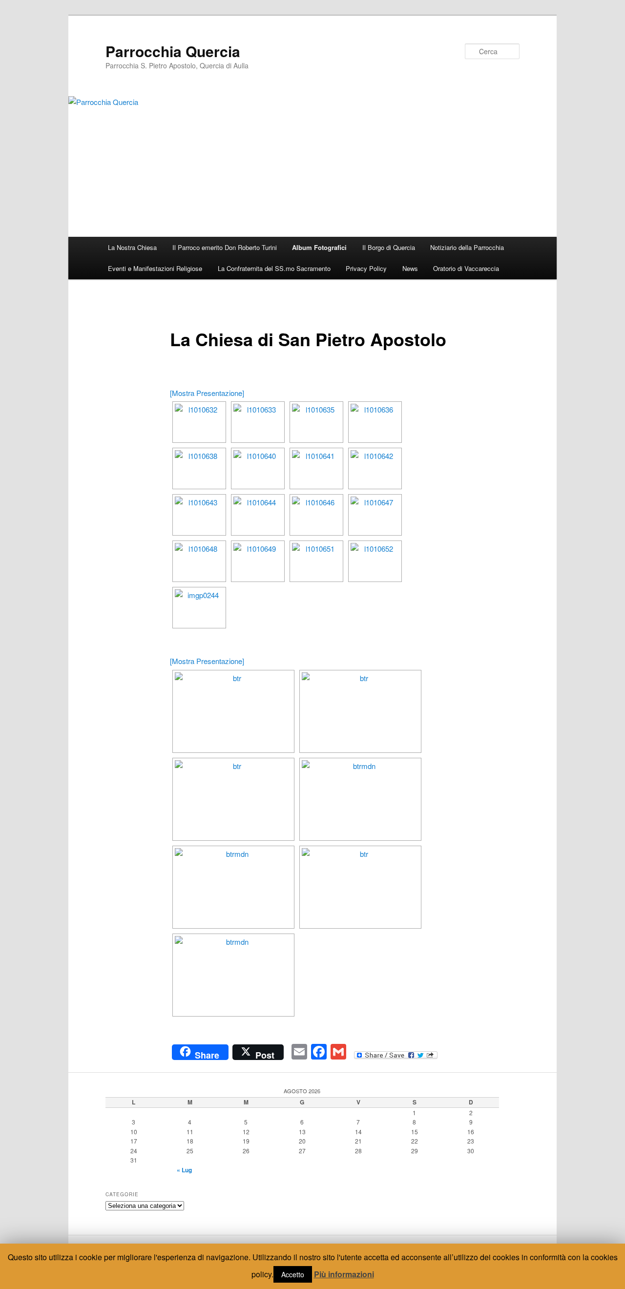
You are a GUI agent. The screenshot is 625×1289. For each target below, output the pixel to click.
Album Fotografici (319, 247)
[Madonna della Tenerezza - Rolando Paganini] (233, 975)
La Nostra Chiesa (132, 247)
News (410, 268)
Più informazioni (344, 1274)
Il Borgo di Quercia (388, 247)
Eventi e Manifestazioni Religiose (155, 268)
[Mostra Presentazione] (207, 393)
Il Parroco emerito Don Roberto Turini (224, 247)
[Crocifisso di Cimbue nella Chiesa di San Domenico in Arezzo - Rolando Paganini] (233, 711)
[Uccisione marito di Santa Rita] (360, 887)
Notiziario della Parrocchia (467, 247)
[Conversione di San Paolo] (233, 799)
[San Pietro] (233, 887)
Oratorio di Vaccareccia (466, 268)
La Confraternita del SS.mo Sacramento (274, 268)
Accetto (292, 1274)
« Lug (184, 1169)
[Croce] (360, 799)
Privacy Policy (366, 268)
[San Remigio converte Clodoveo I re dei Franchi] (360, 711)
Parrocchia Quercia (172, 51)
